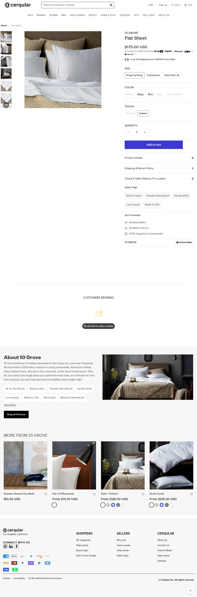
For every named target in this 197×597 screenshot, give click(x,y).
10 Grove (131, 33)
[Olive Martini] (123, 505)
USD (151, 5)
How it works (123, 545)
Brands (41, 15)
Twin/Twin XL (172, 75)
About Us (163, 15)
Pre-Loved (149, 15)
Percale (130, 113)
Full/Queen (153, 75)
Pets (136, 15)
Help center (82, 545)
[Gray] (118, 505)
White (129, 94)
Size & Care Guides (86, 556)
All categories (83, 540)
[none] (6, 36)
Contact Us (163, 545)
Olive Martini (174, 94)
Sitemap (161, 561)
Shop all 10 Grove (16, 414)
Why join (121, 540)
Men (63, 15)
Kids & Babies (77, 15)
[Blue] (113, 505)
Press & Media (164, 550)
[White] (54, 505)
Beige (140, 94)
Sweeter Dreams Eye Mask (19, 494)
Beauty (93, 15)
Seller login (123, 556)
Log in (177, 5)
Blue (150, 94)
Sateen (143, 113)
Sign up (163, 5)
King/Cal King (134, 75)
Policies (6, 578)
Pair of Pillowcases (63, 494)
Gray (160, 94)
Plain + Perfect (109, 494)
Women (53, 15)
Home (4, 25)
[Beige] (108, 505)
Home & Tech (108, 15)
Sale (30, 15)
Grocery (125, 15)
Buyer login (82, 550)
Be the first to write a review (98, 326)
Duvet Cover (157, 494)
